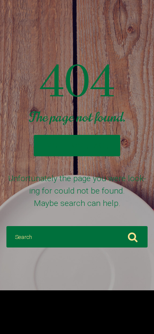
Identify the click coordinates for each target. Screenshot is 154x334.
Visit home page (77, 145)
